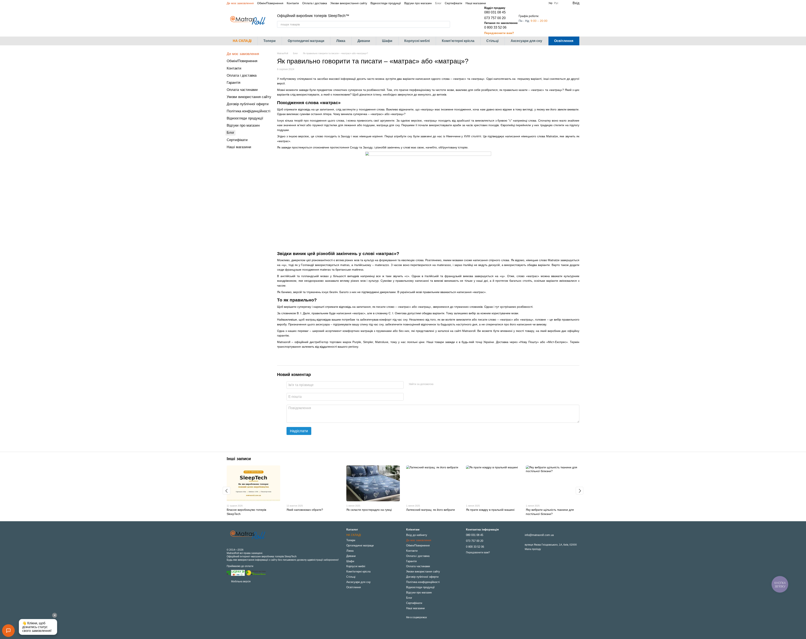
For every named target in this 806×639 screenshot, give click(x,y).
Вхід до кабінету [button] (416, 535)
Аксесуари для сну (526, 41)
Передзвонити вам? (499, 33)
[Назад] (226, 490)
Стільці (492, 41)
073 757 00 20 (495, 18)
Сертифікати (453, 3)
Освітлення (563, 41)
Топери (269, 41)
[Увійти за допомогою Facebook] (438, 384)
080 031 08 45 (495, 12)
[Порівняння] (559, 20)
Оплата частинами (242, 90)
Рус (556, 3)
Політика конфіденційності (248, 111)
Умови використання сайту (348, 3)
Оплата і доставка (314, 3)
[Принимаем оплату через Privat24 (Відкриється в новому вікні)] (228, 572)
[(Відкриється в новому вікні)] (255, 572)
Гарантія (233, 83)
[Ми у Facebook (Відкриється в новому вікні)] (491, 3)
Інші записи (239, 458)
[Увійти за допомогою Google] (444, 384)
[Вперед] (579, 490)
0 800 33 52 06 (495, 27)
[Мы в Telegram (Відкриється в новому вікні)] (502, 3)
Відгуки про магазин (418, 3)
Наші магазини (476, 3)
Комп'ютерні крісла (458, 41)
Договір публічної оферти (248, 104)
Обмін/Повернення (270, 3)
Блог (438, 3)
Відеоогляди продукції (385, 3)
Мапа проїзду (533, 549)
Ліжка (340, 41)
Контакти (293, 3)
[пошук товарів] (446, 24)
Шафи (387, 41)
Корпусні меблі (417, 41)
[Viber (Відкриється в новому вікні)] (507, 3)
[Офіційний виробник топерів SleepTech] (248, 535)
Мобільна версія (240, 581)
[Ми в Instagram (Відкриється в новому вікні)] (497, 3)
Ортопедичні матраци (306, 41)
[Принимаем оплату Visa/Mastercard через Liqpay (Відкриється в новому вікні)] (238, 572)
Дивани (363, 41)
